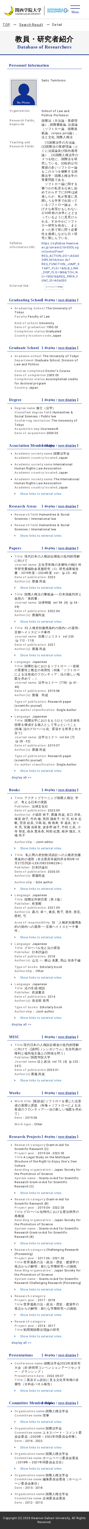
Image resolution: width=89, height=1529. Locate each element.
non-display (67, 300)
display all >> (22, 777)
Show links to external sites (40, 494)
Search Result (31, 25)
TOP (6, 25)
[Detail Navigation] (75, 10)
